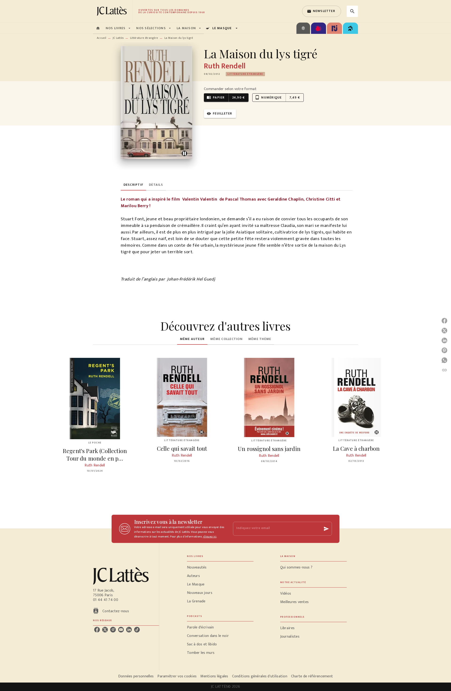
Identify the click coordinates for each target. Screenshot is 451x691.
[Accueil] (112, 11)
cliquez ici (209, 536)
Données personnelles (136, 676)
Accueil (101, 38)
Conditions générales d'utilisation (259, 676)
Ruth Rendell (224, 66)
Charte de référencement (312, 676)
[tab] (98, 28)
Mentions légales (214, 676)
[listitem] (97, 630)
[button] (321, 11)
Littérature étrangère (144, 38)
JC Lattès (118, 38)
